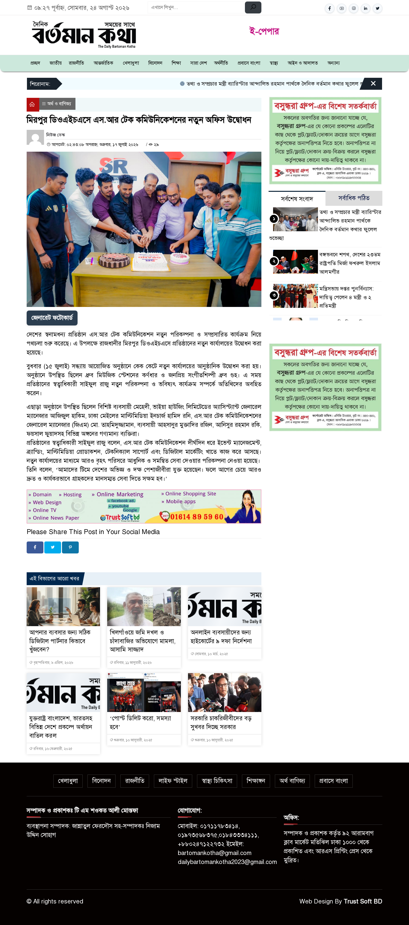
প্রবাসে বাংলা (249, 63)
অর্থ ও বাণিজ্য (59, 104)
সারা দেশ (198, 63)
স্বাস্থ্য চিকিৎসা (217, 781)
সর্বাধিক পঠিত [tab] (354, 198)
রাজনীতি (76, 63)
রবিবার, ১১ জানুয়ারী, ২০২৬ (132, 663)
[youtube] (341, 8)
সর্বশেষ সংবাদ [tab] (297, 199)
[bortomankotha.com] (83, 34)
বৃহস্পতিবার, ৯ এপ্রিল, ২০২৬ (53, 663)
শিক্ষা (176, 63)
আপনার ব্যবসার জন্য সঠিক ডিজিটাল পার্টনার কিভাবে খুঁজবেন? (60, 641)
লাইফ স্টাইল (173, 781)
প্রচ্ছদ (35, 63)
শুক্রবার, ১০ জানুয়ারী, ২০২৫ (132, 740)
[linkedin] (365, 8)
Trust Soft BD (363, 901)
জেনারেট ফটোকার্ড (52, 318)
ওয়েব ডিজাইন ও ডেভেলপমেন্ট (83, 561)
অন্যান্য (334, 63)
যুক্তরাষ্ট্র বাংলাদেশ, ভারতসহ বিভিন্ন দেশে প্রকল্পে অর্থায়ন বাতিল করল (61, 727)
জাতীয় (56, 63)
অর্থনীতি (221, 63)
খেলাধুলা (131, 63)
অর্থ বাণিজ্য (292, 781)
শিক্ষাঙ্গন (256, 781)
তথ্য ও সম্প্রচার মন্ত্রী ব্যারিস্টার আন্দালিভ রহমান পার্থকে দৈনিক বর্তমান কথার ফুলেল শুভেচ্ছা (238, 83)
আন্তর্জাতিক (103, 63)
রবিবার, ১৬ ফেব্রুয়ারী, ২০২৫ (52, 749)
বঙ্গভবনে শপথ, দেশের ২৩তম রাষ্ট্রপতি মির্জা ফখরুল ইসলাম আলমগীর (350, 263)
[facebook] (329, 8)
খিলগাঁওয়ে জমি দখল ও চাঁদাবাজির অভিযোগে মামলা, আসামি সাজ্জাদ (142, 641)
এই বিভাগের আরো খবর (54, 578)
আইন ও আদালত (303, 63)
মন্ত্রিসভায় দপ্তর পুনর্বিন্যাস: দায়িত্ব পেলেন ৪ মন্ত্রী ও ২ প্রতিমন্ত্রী (346, 297)
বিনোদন (155, 63)
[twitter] (377, 8)
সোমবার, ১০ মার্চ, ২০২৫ (211, 654)
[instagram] (353, 8)
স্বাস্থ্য (274, 63)
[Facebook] (35, 547)
